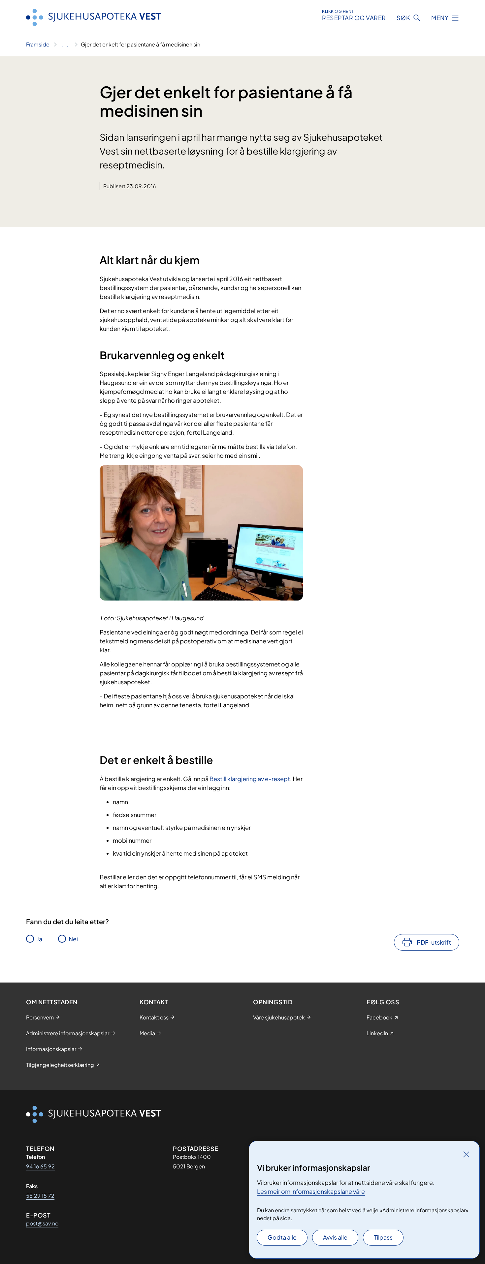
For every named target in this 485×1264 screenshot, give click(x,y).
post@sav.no (42, 1223)
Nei (73, 939)
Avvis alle (335, 1237)
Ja (39, 939)
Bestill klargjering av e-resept (250, 778)
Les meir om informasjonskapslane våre (311, 1191)
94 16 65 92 (40, 1166)
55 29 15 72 (40, 1195)
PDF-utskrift (434, 942)
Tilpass (383, 1237)
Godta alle (282, 1237)
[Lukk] (466, 1154)
